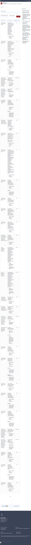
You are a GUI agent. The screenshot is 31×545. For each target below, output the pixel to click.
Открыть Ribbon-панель (0, 0)
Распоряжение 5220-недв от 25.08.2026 (11, 434)
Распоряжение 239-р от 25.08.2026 (11, 460)
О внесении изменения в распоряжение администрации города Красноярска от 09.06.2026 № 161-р (11, 103)
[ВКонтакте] (6, 506)
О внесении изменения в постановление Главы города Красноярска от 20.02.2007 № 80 (11, 200)
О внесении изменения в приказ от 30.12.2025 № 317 (10, 328)
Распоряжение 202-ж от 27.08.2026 (11, 312)
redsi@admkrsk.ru (3, 529)
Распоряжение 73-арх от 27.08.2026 (11, 243)
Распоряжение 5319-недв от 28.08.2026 (11, 84)
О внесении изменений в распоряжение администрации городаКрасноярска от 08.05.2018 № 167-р (10, 455)
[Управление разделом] (0, 542)
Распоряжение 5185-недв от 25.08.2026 (11, 448)
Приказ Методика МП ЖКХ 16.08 (11, 264)
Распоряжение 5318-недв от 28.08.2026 (11, 95)
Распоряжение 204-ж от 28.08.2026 (11, 129)
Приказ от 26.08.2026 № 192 (11, 332)
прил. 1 (10, 320)
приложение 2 (11, 445)
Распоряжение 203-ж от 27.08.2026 (11, 302)
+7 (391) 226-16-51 (3, 528)
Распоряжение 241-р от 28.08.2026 (11, 108)
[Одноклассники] (7, 506)
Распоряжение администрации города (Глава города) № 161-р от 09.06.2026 (11, 114)
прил (9, 56)
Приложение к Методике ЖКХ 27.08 (11, 268)
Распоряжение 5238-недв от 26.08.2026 (11, 323)
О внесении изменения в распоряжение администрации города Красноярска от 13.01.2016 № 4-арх (11, 238)
